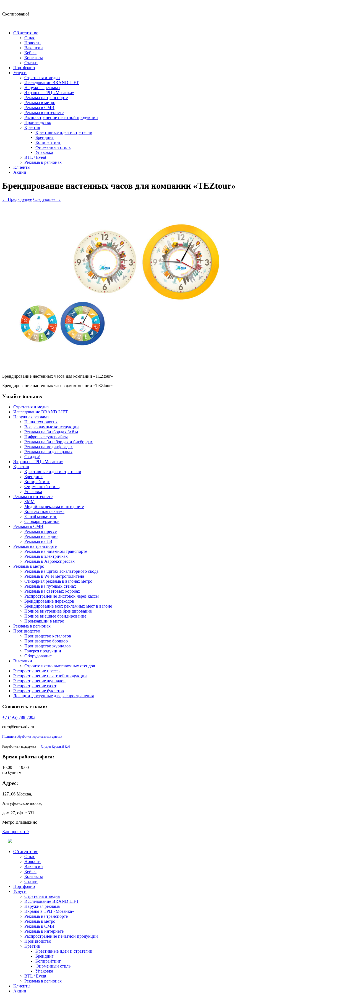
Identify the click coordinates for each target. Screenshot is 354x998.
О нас (29, 37)
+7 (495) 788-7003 (18, 717)
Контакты (33, 57)
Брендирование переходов (49, 601)
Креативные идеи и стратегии (63, 132)
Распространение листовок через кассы (61, 596)
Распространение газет (34, 685)
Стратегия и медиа (42, 77)
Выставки (22, 661)
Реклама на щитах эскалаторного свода (61, 571)
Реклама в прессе (40, 531)
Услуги (20, 72)
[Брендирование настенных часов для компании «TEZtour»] (135, 366)
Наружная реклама (42, 87)
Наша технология (41, 421)
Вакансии (33, 47)
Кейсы (30, 52)
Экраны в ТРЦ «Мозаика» (49, 92)
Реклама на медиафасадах (48, 446)
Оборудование (38, 656)
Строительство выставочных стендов (59, 665)
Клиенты (21, 167)
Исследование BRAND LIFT (51, 82)
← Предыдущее (17, 199)
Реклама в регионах (43, 162)
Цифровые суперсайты (46, 436)
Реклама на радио (41, 536)
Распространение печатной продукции (61, 117)
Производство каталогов (47, 636)
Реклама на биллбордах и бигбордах (58, 441)
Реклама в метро (39, 102)
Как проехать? (15, 831)
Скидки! (32, 456)
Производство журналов (47, 646)
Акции (19, 172)
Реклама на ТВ (38, 541)
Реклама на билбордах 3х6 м (51, 431)
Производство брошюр (46, 641)
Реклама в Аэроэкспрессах (49, 561)
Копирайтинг (48, 142)
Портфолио (24, 67)
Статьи (31, 62)
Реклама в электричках (46, 556)
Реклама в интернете (44, 112)
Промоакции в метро (44, 621)
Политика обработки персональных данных (32, 736)
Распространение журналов (39, 680)
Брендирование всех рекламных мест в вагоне (68, 606)
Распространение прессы (37, 670)
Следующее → (47, 199)
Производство (37, 122)
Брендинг (44, 137)
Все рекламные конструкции (51, 426)
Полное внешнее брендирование (55, 616)
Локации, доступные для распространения (53, 695)
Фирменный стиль (53, 147)
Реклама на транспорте (46, 97)
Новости (32, 42)
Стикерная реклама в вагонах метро (58, 581)
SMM (29, 501)
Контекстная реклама (44, 511)
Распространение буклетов (38, 690)
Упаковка (44, 152)
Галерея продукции (42, 651)
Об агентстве (25, 32)
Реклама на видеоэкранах (48, 451)
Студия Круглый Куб (55, 746)
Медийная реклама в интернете (54, 506)
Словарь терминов (41, 521)
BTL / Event (35, 157)
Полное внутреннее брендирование (58, 611)
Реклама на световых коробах (52, 591)
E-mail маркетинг (40, 516)
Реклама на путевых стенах (50, 586)
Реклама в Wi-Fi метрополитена (54, 576)
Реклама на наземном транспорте (55, 551)
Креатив (32, 127)
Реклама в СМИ (39, 107)
